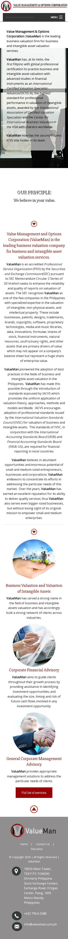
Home (24, 844)
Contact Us (43, 844)
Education (37, 849)
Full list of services (34, 792)
